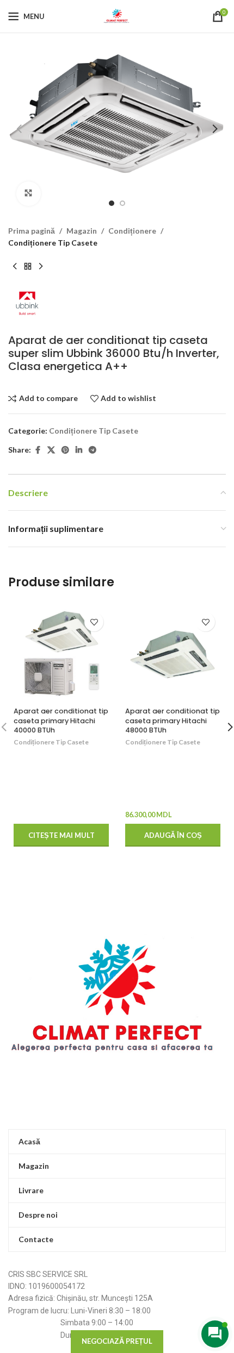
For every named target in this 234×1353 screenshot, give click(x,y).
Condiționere (132, 230)
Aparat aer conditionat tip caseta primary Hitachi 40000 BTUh (61, 720)
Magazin (81, 230)
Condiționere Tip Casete (52, 242)
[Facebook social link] (37, 450)
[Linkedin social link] (78, 450)
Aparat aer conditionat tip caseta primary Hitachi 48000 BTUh (172, 720)
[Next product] (40, 266)
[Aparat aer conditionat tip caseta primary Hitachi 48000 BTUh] (172, 654)
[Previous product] (14, 266)
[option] (111, 203)
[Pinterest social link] (65, 450)
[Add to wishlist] (93, 621)
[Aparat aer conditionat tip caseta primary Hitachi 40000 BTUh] (61, 654)
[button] (19, 129)
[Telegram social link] (92, 450)
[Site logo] (117, 15)
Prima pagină (31, 230)
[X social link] (51, 450)
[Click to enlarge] (28, 193)
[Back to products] (27, 266)
